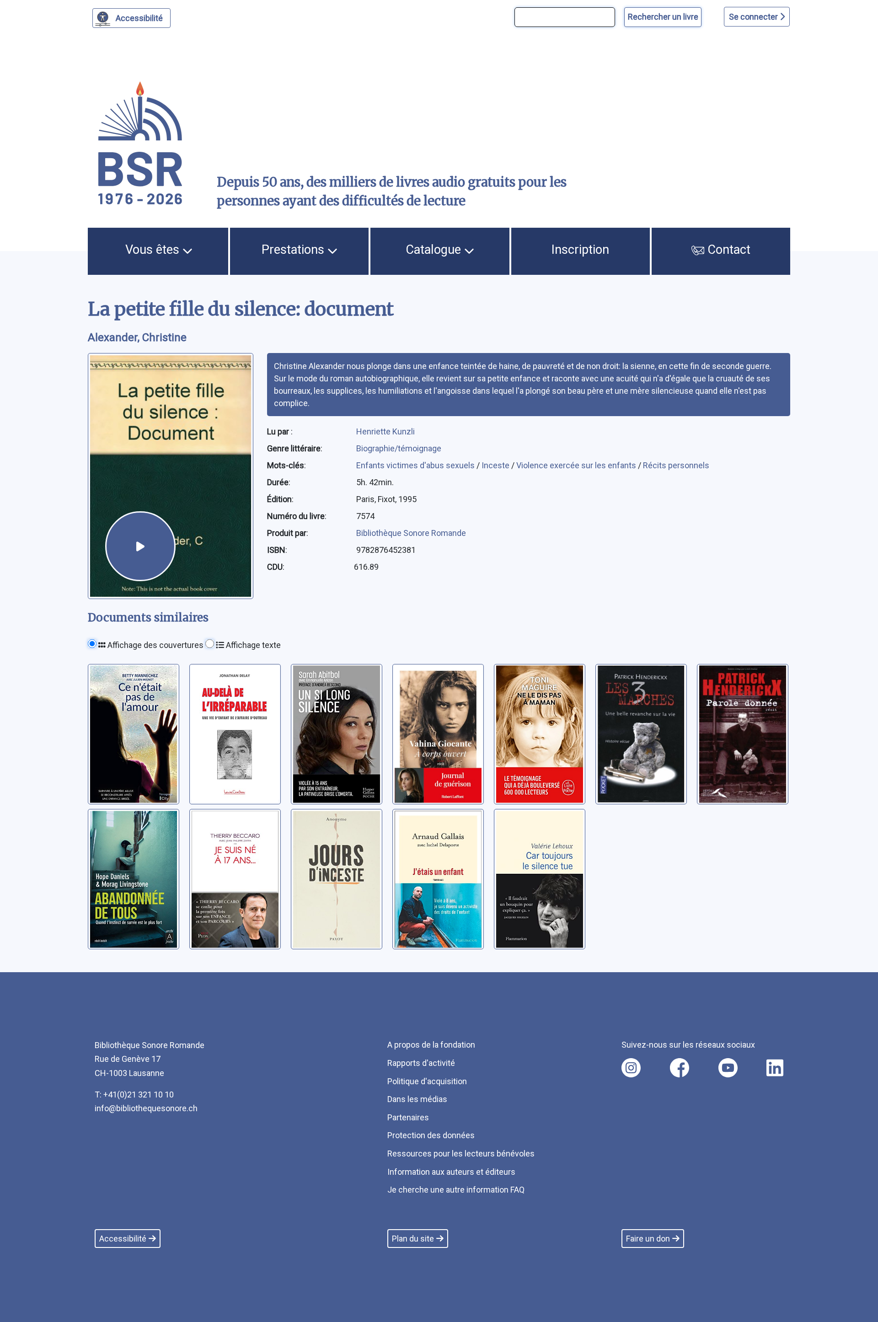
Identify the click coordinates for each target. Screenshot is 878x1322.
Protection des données (431, 1135)
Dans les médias (417, 1099)
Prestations (294, 249)
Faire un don (648, 1238)
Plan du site (413, 1238)
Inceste (496, 465)
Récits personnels (676, 465)
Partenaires (408, 1117)
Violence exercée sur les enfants (577, 465)
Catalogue (435, 249)
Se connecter (754, 16)
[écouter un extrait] (140, 546)
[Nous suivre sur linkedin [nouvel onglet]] (774, 1067)
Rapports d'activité (421, 1063)
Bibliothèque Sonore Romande (411, 533)
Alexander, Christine (137, 337)
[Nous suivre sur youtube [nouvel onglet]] (728, 1067)
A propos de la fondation (431, 1044)
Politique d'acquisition (427, 1081)
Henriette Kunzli (385, 431)
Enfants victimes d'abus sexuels (416, 465)
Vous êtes (153, 249)
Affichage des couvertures (154, 645)
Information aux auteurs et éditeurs (451, 1172)
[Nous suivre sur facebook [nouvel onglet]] (679, 1067)
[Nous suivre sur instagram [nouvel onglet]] (631, 1067)
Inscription (580, 249)
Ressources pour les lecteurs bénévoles (461, 1153)
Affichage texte (252, 645)
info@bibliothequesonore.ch (146, 1108)
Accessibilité (139, 18)
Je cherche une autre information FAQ (456, 1189)
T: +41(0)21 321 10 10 (134, 1094)
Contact (727, 249)
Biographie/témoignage (398, 448)
